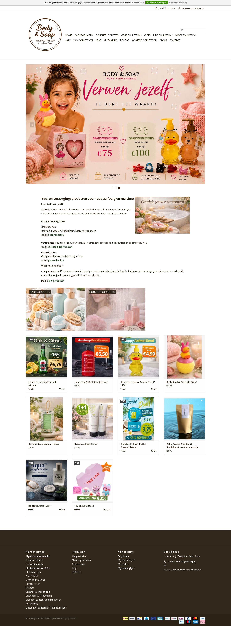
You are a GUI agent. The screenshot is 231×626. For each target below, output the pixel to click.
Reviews (124, 40)
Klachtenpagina (33, 571)
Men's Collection (185, 35)
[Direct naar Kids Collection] (115, 124)
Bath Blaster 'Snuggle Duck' (181, 381)
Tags (74, 568)
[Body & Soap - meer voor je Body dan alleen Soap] (45, 35)
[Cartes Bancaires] (159, 618)
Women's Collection (144, 40)
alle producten (56, 280)
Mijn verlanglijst (126, 568)
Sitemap (30, 587)
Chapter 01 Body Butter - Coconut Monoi (134, 445)
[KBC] (146, 618)
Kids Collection (163, 35)
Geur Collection (131, 35)
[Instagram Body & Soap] (202, 537)
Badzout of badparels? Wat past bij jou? (46, 607)
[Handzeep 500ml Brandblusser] (92, 357)
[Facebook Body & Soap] (179, 537)
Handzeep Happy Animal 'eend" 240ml (137, 383)
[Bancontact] (138, 618)
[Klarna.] (202, 621)
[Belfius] (173, 618)
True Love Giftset (84, 505)
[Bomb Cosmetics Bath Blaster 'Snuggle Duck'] (184, 357)
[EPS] (180, 618)
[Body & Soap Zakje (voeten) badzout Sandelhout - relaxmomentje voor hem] (184, 418)
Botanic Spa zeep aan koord (43, 443)
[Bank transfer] (131, 618)
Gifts (147, 35)
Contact (175, 40)
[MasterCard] (194, 618)
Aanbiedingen (79, 563)
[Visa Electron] (181, 621)
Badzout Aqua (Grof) (39, 505)
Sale (68, 40)
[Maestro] (188, 621)
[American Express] (195, 621)
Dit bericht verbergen (156, 3)
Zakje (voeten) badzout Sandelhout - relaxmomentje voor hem (182, 445)
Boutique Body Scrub (85, 443)
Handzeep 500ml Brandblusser (91, 381)
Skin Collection (83, 40)
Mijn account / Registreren (193, 8)
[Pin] (152, 618)
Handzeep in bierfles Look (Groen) (42, 383)
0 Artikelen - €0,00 (166, 8)
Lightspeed (71, 618)
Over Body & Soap (35, 579)
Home (68, 35)
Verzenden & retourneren (39, 595)
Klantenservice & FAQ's (38, 568)
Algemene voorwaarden (38, 556)
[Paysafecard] (166, 618)
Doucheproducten (107, 35)
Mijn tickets (123, 563)
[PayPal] (187, 618)
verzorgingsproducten (60, 246)
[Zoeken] (182, 30)
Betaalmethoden (34, 560)
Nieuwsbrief (32, 575)
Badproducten (84, 35)
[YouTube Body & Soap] (196, 537)
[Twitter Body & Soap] (185, 537)
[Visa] (201, 618)
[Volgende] (199, 124)
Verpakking (110, 40)
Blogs (163, 40)
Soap (98, 40)
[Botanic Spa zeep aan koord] (46, 418)
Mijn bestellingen (126, 560)
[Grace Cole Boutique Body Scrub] (92, 418)
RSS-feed (76, 571)
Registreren (123, 556)
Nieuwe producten (81, 560)
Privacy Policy (33, 583)
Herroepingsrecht (35, 563)
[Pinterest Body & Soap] (191, 537)
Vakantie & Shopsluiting (38, 591)
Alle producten (79, 556)
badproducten (56, 234)
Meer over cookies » (178, 3)
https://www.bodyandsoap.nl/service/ (182, 569)
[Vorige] (32, 124)
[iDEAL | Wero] (124, 618)
